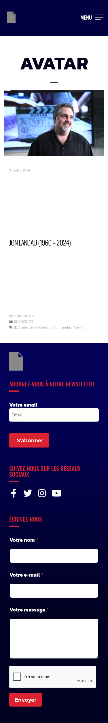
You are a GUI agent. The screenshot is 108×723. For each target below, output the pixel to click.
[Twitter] (27, 493)
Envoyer (25, 699)
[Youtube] (56, 493)
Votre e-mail (26, 575)
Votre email (23, 404)
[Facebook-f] (13, 493)
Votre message (29, 610)
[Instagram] (41, 493)
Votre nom (24, 540)
